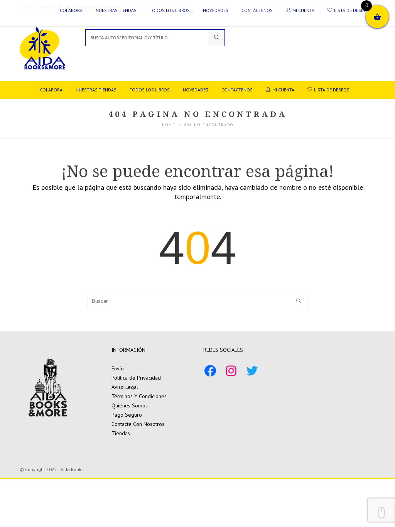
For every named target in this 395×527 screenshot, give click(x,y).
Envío (117, 368)
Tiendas (120, 433)
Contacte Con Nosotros (137, 424)
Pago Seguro (126, 414)
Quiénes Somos (129, 405)
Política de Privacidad (136, 377)
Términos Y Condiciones (139, 396)
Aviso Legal (124, 386)
